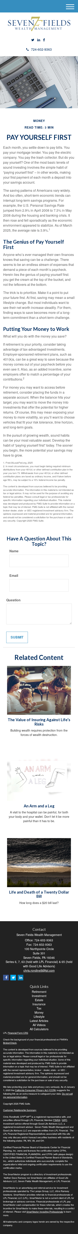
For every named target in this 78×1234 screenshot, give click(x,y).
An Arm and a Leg (39, 806)
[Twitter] (32, 40)
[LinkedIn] (38, 40)
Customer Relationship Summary (19, 1110)
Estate (39, 1000)
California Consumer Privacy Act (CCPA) (35, 1090)
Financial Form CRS (18, 1032)
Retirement (39, 992)
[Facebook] (44, 40)
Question (13, 600)
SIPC (64, 1120)
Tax (39, 1008)
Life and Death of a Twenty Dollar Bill (39, 894)
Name (14, 551)
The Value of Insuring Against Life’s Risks (39, 721)
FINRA (56, 1120)
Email (13, 575)
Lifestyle (39, 1016)
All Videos (39, 1025)
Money (39, 1012)
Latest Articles (39, 1021)
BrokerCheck (10, 1042)
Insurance (39, 1004)
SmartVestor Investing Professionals (44, 1211)
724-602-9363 (41, 49)
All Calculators (39, 1029)
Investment (39, 996)
